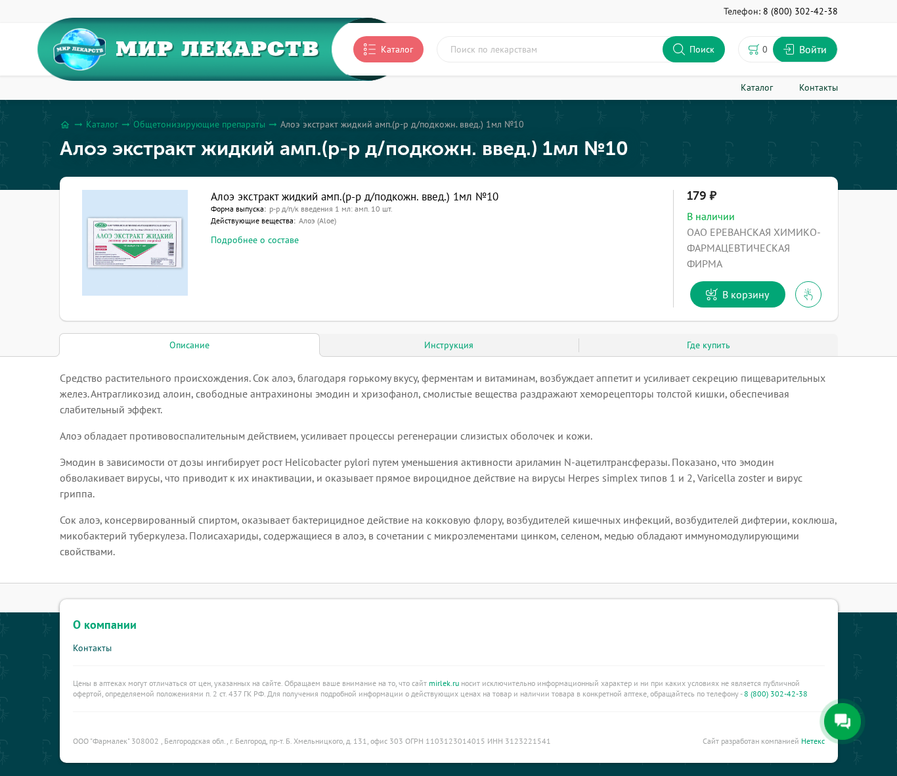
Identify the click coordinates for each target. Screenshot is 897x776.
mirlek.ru (444, 683)
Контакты (92, 648)
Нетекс (813, 741)
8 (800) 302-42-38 (776, 693)
